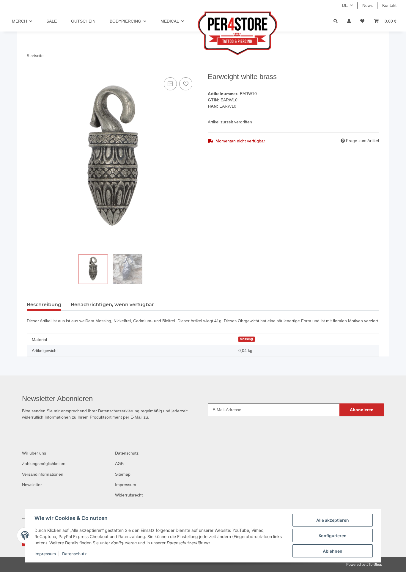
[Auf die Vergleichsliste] (170, 83)
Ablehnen (332, 551)
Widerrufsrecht (129, 495)
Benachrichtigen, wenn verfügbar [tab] (112, 304)
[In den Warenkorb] (31, 69)
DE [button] (345, 5)
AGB (119, 463)
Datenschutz (74, 553)
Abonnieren (362, 409)
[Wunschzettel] (362, 21)
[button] (348, 21)
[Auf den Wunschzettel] (185, 83)
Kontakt (389, 5)
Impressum (45, 553)
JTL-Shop (374, 564)
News (367, 5)
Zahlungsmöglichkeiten (43, 463)
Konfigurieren (333, 535)
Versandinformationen (42, 474)
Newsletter (32, 484)
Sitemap (122, 474)
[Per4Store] (225, 33)
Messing (246, 339)
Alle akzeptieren (332, 520)
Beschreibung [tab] (44, 304)
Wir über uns (34, 453)
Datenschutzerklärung (118, 410)
